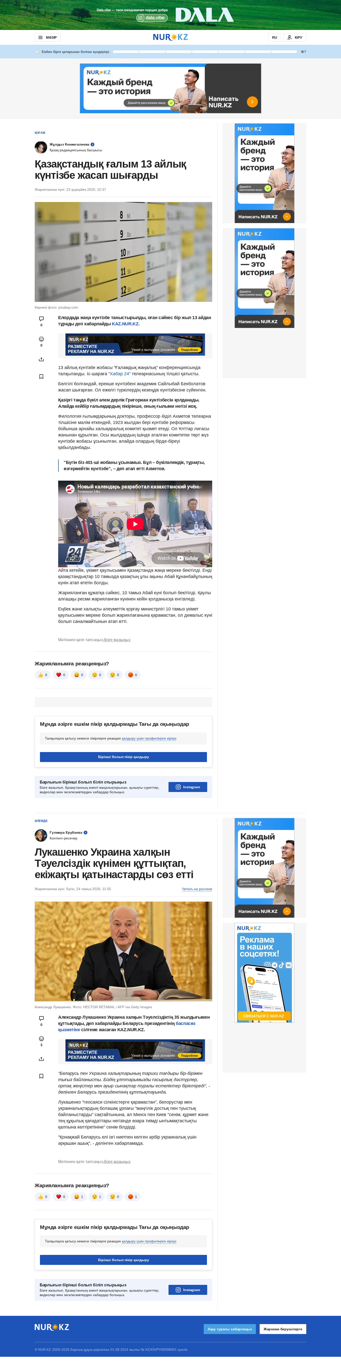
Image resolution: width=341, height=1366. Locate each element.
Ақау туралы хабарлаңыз (230, 1329)
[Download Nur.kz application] (170, 15)
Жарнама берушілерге (283, 1329)
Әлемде (41, 821)
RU (274, 37)
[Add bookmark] (41, 376)
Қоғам (40, 133)
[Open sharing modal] (41, 359)
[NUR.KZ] (170, 37)
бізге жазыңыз (117, 640)
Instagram (191, 787)
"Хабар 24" (119, 373)
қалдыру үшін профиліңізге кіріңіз (149, 738)
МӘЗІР (51, 37)
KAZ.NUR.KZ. (126, 323)
